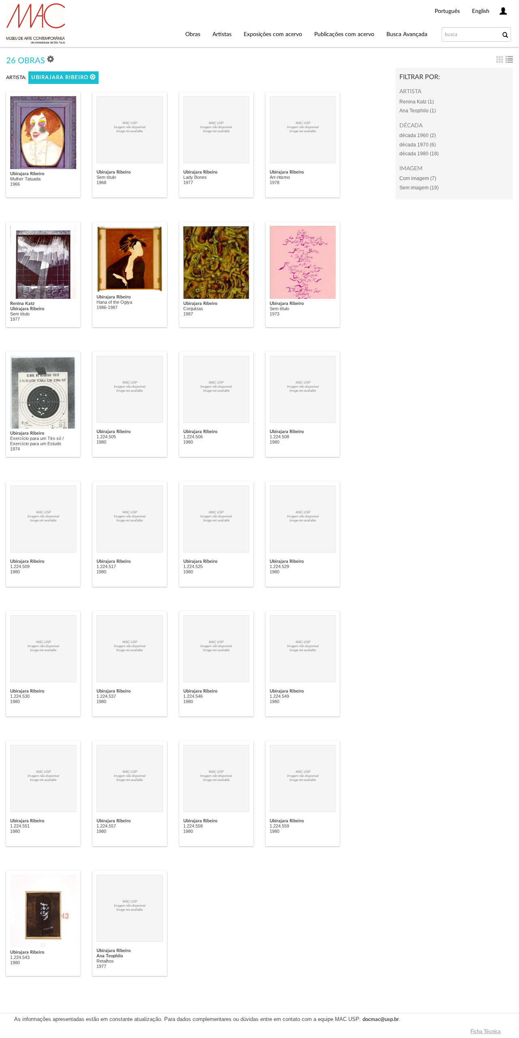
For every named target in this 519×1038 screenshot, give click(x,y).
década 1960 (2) (417, 135)
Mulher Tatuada (25, 178)
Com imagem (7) (417, 178)
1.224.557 (106, 826)
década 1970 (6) (417, 145)
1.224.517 (106, 566)
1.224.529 (279, 566)
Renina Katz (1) (416, 102)
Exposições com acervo (273, 34)
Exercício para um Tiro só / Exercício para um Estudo (37, 441)
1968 (101, 182)
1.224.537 (106, 696)
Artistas (222, 34)
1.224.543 (20, 957)
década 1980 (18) (419, 154)
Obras (192, 34)
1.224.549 (279, 696)
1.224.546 (193, 696)
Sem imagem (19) (419, 188)
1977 (188, 182)
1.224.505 (106, 436)
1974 (15, 448)
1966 (15, 184)
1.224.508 (279, 436)
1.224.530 (20, 696)
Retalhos (105, 961)
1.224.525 (193, 566)
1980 (101, 442)
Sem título (106, 177)
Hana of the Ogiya (114, 302)
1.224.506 (193, 436)
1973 (274, 313)
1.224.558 (193, 826)
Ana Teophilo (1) (417, 111)
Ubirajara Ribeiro (60, 77)
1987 (188, 313)
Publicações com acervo (344, 34)
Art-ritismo (280, 177)
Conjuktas (193, 308)
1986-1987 (107, 307)
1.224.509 (20, 566)
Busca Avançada (406, 34)
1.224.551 (20, 826)
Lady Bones (195, 177)
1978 (274, 182)
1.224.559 (279, 826)
